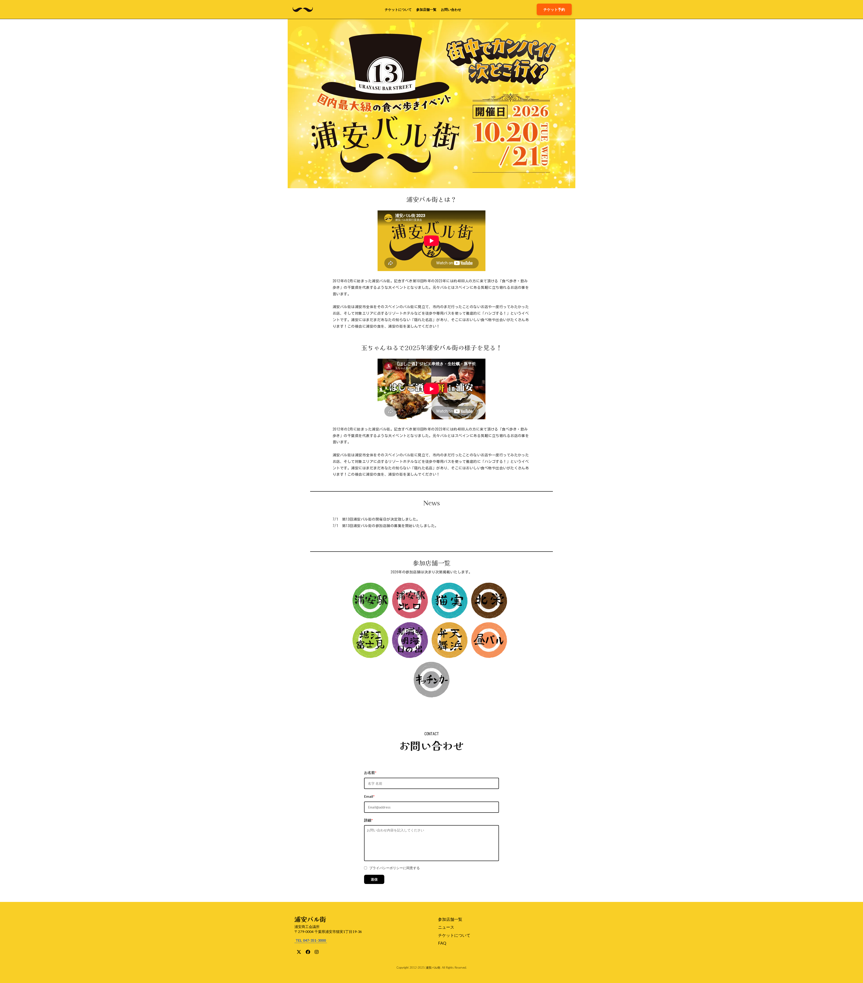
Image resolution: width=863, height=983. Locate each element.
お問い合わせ (451, 9)
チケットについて (398, 9)
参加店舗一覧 (426, 9)
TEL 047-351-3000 (311, 940)
